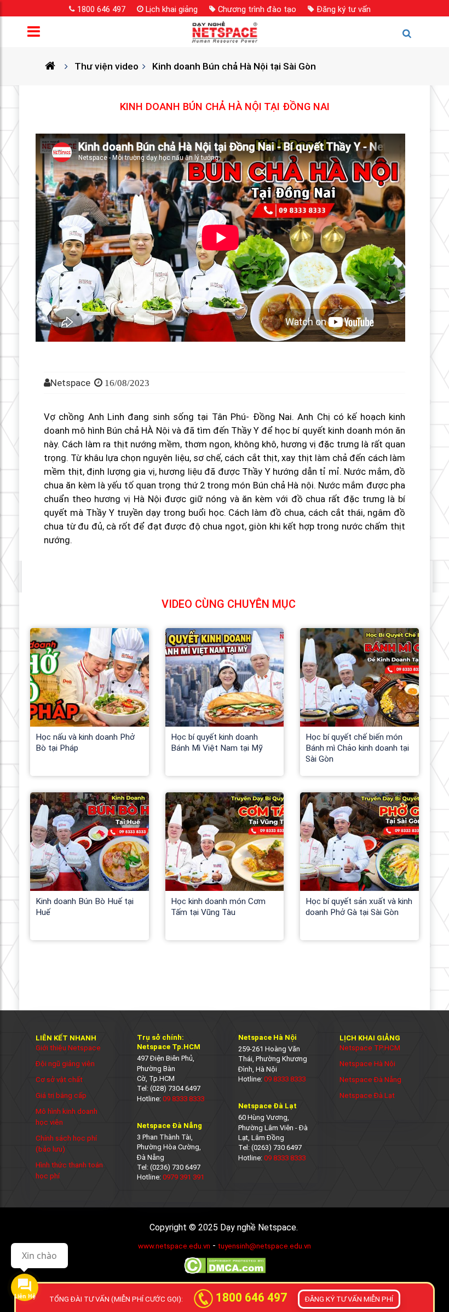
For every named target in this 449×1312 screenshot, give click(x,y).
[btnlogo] (224, 31)
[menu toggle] (37, 34)
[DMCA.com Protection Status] (225, 1272)
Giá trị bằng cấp (61, 1095)
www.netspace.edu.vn (174, 1246)
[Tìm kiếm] (412, 38)
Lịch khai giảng (172, 9)
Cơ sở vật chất (59, 1079)
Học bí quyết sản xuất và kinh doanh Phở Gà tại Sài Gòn (359, 906)
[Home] (55, 66)
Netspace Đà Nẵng (370, 1079)
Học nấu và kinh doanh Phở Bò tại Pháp (85, 742)
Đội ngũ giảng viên (65, 1064)
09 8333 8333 (183, 1099)
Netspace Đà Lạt (367, 1095)
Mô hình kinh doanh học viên (66, 1116)
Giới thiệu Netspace (68, 1048)
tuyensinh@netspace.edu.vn (264, 1246)
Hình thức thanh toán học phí (69, 1170)
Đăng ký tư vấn (343, 9)
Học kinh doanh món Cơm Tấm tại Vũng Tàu (218, 906)
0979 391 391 (183, 1177)
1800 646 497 (101, 9)
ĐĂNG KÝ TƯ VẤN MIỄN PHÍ (349, 1299)
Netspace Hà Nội (367, 1064)
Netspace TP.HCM (369, 1048)
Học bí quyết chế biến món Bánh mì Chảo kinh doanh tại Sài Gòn (357, 748)
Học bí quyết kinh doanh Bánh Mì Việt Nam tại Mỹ (217, 742)
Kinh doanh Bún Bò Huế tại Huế (85, 906)
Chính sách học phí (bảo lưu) (66, 1143)
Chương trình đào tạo (257, 9)
